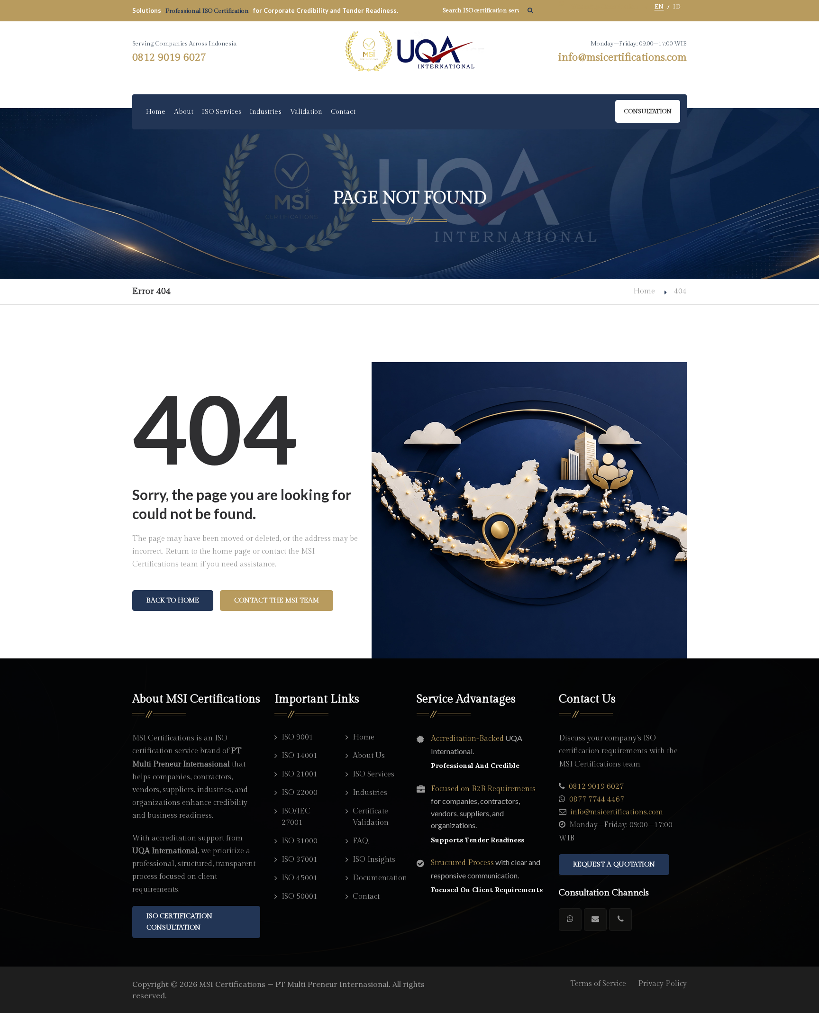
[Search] (530, 10)
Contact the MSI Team (276, 600)
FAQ (360, 841)
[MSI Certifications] (409, 51)
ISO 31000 (300, 841)
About (183, 112)
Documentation (377, 878)
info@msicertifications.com (622, 57)
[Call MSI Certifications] (620, 919)
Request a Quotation (614, 864)
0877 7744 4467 (596, 799)
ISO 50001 (300, 896)
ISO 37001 (300, 859)
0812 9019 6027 (169, 57)
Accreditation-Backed (467, 738)
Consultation (648, 111)
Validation (306, 112)
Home (155, 112)
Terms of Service (598, 983)
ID (676, 6)
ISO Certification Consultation (179, 922)
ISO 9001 (297, 737)
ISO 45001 (300, 878)
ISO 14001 (300, 755)
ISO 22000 (300, 792)
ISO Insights (374, 859)
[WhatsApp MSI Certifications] (570, 919)
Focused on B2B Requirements (483, 789)
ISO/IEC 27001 (296, 817)
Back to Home (172, 600)
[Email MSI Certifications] (595, 919)
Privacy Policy (662, 983)
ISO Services (221, 112)
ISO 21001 (300, 774)
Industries (266, 112)
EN (659, 6)
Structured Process (462, 862)
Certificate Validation (371, 817)
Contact (343, 112)
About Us (369, 755)
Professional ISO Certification (207, 11)
